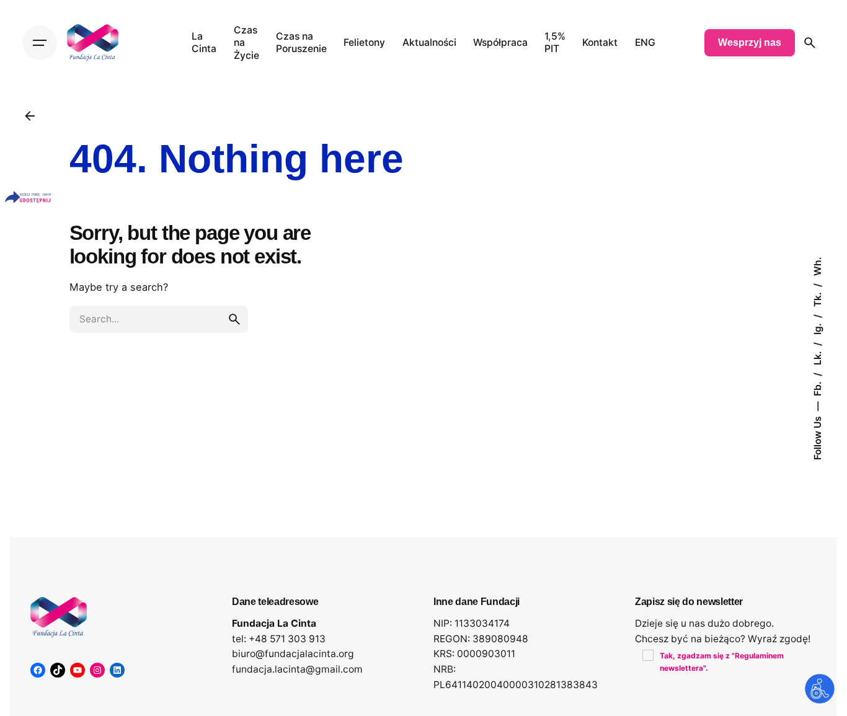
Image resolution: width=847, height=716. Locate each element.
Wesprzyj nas (749, 42)
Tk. (817, 298)
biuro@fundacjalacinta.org (293, 654)
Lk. (817, 356)
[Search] (810, 43)
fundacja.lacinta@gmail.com (297, 669)
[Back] (29, 116)
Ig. (817, 327)
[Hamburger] (39, 42)
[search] (234, 319)
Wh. (817, 266)
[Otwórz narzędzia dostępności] (820, 689)
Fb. (817, 387)
